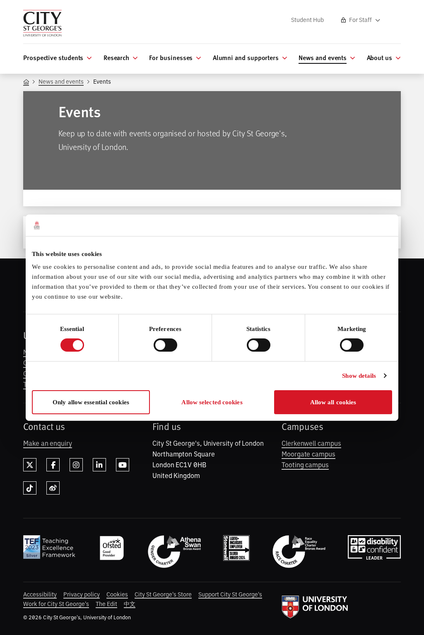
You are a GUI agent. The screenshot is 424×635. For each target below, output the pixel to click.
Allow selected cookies (211, 402)
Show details (359, 375)
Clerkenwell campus (311, 442)
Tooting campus (305, 464)
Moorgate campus (308, 453)
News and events (61, 81)
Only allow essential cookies (91, 402)
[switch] (165, 345)
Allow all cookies (333, 402)
